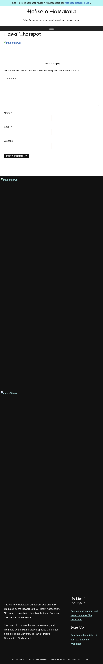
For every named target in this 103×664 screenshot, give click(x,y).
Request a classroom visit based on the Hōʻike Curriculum (84, 615)
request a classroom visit (77, 3)
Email (8, 127)
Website (8, 141)
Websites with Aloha (73, 660)
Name (8, 113)
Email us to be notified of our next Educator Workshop (84, 639)
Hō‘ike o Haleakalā (51, 12)
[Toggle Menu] (51, 28)
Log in (88, 660)
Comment (10, 78)
